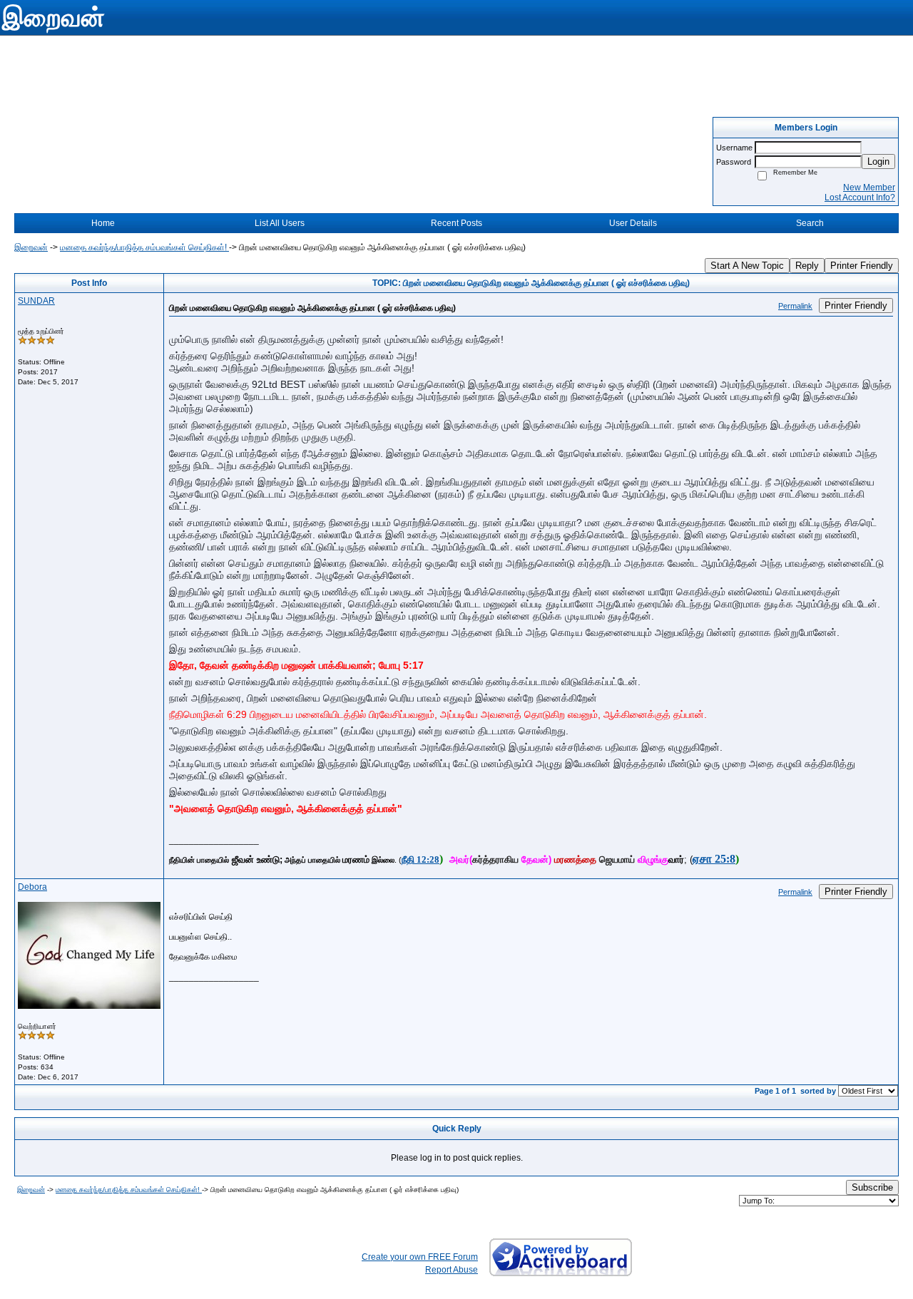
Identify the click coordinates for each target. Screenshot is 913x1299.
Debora (32, 887)
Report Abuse (451, 1270)
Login (878, 161)
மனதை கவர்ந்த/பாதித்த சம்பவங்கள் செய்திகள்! (144, 247)
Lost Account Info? (860, 197)
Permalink (795, 306)
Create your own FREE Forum (420, 1257)
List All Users (280, 223)
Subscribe (872, 1187)
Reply (807, 265)
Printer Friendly (861, 265)
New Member (869, 187)
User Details (633, 223)
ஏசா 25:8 (714, 859)
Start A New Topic (747, 265)
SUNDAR (36, 301)
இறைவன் (31, 247)
